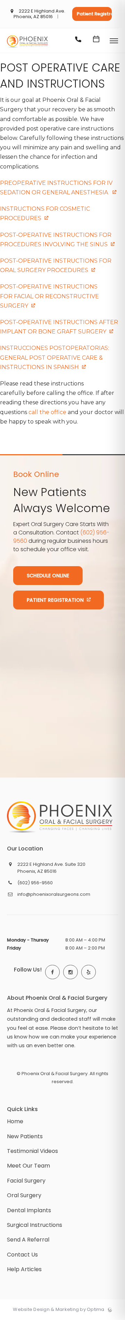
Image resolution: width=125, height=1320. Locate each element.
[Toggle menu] (114, 41)
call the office (47, 412)
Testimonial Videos (32, 1151)
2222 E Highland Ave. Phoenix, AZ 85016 (40, 14)
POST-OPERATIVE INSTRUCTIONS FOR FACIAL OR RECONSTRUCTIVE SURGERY (49, 296)
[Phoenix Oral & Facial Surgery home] (59, 817)
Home (15, 1121)
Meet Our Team (28, 1166)
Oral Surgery (24, 1195)
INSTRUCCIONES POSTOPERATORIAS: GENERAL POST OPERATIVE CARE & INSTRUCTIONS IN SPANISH (54, 357)
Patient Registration (94, 13)
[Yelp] (88, 972)
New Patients (25, 1136)
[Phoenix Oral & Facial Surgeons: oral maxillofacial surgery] (27, 47)
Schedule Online (48, 575)
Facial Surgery (26, 1181)
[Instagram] (70, 972)
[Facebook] (52, 972)
